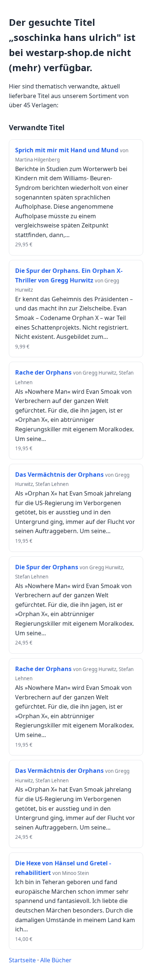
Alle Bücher (56, 960)
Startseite (22, 960)
